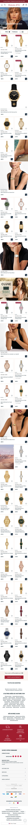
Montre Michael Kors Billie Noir (6, 134)
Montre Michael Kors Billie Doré (6, 486)
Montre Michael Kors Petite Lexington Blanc (20, 376)
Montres (20, 689)
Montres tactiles (12, 697)
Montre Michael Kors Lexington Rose (19, 576)
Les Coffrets (22, 707)
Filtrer (7, 31)
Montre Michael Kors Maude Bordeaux (21, 621)
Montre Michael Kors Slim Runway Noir (9, 112)
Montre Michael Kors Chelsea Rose (7, 599)
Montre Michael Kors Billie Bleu (6, 644)
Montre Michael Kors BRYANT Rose (7, 378)
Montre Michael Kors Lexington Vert (19, 509)
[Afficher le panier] (26, 5)
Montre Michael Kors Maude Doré (8, 439)
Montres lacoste (17, 717)
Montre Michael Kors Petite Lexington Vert (20, 76)
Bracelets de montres (16, 705)
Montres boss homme (20, 718)
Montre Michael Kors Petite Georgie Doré (6, 576)
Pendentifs (9, 705)
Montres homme (10, 717)
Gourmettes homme (14, 720)
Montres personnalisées (16, 698)
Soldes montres (16, 707)
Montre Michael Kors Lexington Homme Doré (6, 531)
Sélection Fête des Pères (14, 703)
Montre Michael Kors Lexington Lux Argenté (10, 354)
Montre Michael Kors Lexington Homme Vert (20, 531)
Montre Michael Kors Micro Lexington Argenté (20, 486)
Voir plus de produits (14, 677)
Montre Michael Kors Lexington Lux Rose (5, 621)
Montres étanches (17, 700)
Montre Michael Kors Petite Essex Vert (20, 599)
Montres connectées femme (9, 716)
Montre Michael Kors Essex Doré (7, 192)
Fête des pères (9, 707)
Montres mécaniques (15, 701)
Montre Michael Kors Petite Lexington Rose (20, 318)
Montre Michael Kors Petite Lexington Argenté (20, 461)
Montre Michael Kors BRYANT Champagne (21, 134)
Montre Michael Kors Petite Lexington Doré (20, 51)
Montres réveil (10, 700)
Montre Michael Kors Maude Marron (21, 644)
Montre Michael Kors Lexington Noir (19, 666)
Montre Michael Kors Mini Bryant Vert (6, 214)
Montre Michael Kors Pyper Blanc (6, 76)
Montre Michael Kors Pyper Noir (6, 237)
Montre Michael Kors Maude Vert (21, 554)
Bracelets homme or (11, 718)
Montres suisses (8, 696)
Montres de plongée (7, 698)
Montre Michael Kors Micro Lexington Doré (6, 156)
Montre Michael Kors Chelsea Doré (7, 554)
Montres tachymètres (20, 697)
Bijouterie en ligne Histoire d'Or (11, 689)
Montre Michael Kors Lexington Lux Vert (5, 509)
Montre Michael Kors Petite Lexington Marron (6, 53)
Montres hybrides (12, 704)
